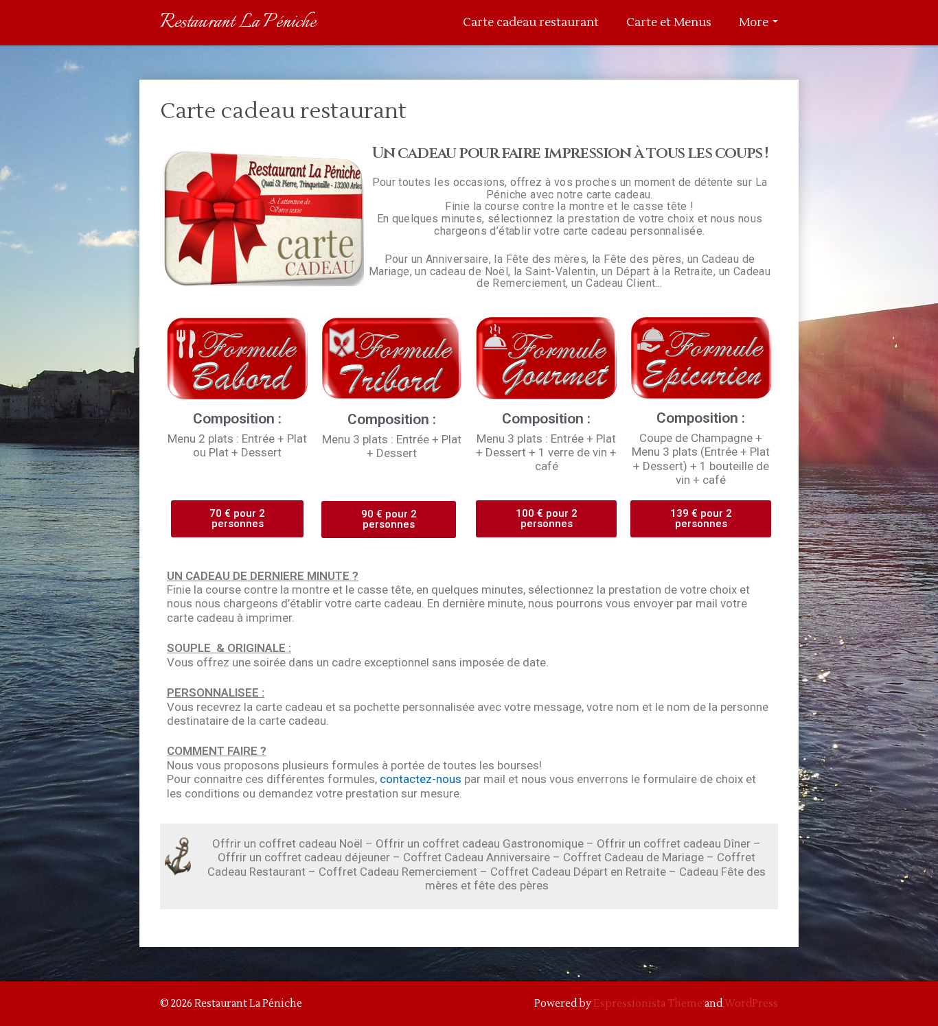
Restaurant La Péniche (238, 22)
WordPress (751, 1003)
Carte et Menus (668, 22)
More (755, 22)
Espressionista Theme (647, 1003)
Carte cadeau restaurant (531, 22)
